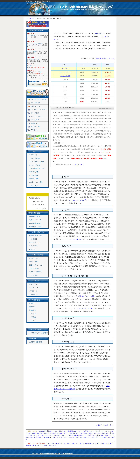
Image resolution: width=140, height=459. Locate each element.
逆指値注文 (32, 310)
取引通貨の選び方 (34, 198)
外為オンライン (35, 106)
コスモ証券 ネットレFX (48, 445)
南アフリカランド (38, 201)
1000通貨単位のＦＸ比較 (36, 168)
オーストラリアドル (38, 205)
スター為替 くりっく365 (55, 443)
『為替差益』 (98, 33)
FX (28, 18)
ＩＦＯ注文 (32, 320)
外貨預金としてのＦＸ (35, 226)
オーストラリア (65, 76)
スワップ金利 (33, 246)
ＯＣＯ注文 (32, 317)
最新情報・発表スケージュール (105, 58)
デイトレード (33, 291)
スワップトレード (34, 284)
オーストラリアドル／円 (77, 200)
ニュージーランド (65, 72)
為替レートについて (35, 220)
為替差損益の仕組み (35, 223)
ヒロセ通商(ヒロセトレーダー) (58, 433)
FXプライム (34, 130)
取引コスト (32, 249)
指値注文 (32, 307)
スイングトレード (34, 287)
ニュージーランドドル (39, 208)
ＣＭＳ (78, 437)
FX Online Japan (72, 435)
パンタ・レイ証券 (69, 437)
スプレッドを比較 (34, 158)
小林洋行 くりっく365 (32, 445)
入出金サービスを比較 (35, 182)
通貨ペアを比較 (33, 172)
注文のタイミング (34, 258)
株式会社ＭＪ (35, 123)
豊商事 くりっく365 (106, 443)
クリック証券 (35, 113)
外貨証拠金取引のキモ (35, 235)
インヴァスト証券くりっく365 (73, 443)
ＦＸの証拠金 (33, 239)
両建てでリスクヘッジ (35, 265)
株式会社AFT (72, 431)
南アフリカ (65, 68)
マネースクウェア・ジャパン (44, 435)
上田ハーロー (63, 431)
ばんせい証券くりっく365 (91, 443)
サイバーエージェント (106, 431)
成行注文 (32, 303)
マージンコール (33, 268)
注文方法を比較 (33, 175)
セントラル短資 (31, 51)
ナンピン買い (33, 275)
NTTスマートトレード (104, 435)
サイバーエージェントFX (34, 43)
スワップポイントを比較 (36, 161)
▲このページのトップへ (104, 425)
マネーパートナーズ (33, 59)
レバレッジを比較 (34, 165)
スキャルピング (33, 294)
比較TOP (32, 18)
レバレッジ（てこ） (35, 242)
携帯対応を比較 (33, 178)
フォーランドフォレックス (39, 109)
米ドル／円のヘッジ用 (86, 296)
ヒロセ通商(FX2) (73, 433)
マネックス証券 (59, 435)
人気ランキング (33, 185)
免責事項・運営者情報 (35, 342)
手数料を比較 (33, 155)
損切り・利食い (33, 261)
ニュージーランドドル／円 (74, 239)
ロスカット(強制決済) (35, 272)
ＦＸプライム (31, 66)
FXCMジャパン (92, 435)
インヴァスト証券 (82, 431)
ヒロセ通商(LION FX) (86, 433)
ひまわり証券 (31, 35)
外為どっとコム (35, 126)
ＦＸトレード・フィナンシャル (97, 437)
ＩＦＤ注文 (32, 313)
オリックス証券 (94, 431)
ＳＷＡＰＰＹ (77, 164)
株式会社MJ (47, 437)
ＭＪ (40, 72)
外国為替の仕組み (34, 216)
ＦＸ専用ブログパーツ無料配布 (38, 333)
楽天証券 (83, 437)
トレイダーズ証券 (42, 433)
